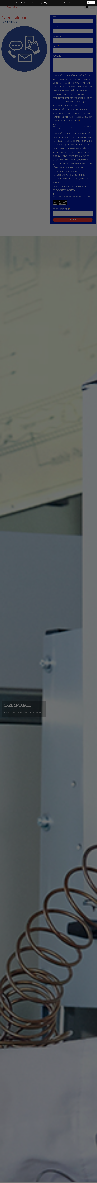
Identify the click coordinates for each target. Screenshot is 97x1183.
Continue (91, 3)
